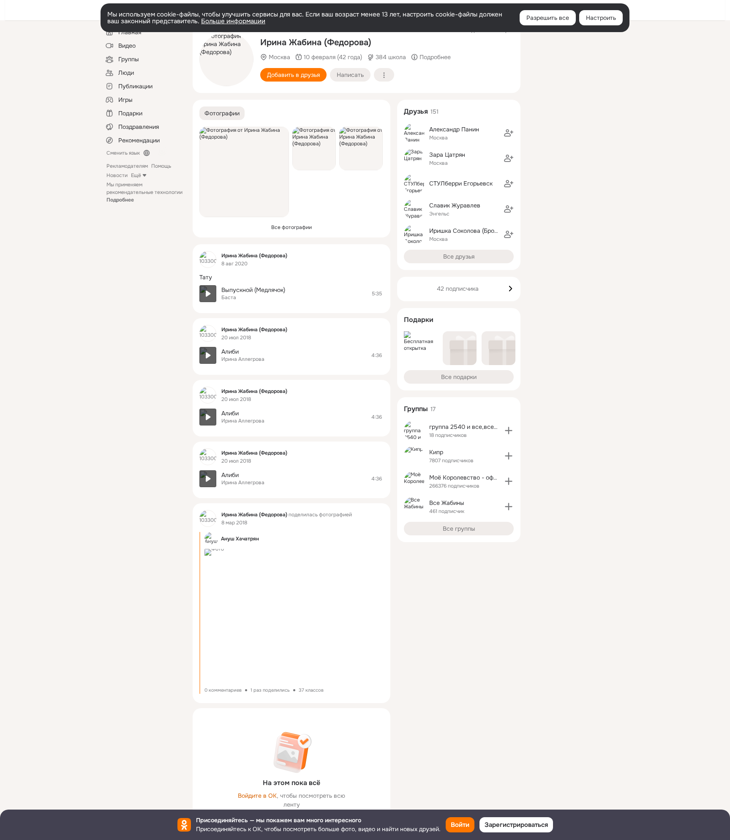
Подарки (418, 319)
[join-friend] (509, 133)
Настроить (601, 18)
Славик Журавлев (454, 205)
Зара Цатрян (447, 154)
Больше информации (233, 21)
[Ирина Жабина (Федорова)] (207, 259)
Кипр (436, 452)
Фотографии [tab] (222, 113)
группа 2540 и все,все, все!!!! (471, 427)
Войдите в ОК (257, 795)
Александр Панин (454, 129)
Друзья (416, 111)
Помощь (161, 166)
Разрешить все (547, 18)
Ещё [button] (136, 175)
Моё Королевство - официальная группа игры (494, 477)
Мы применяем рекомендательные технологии (144, 192)
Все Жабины (446, 503)
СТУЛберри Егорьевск (461, 183)
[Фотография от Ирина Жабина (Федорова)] (226, 59)
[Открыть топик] (291, 277)
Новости (117, 175)
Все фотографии (291, 227)
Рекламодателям (127, 166)
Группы (416, 408)
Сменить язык (123, 153)
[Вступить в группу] (509, 430)
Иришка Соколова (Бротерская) (473, 231)
